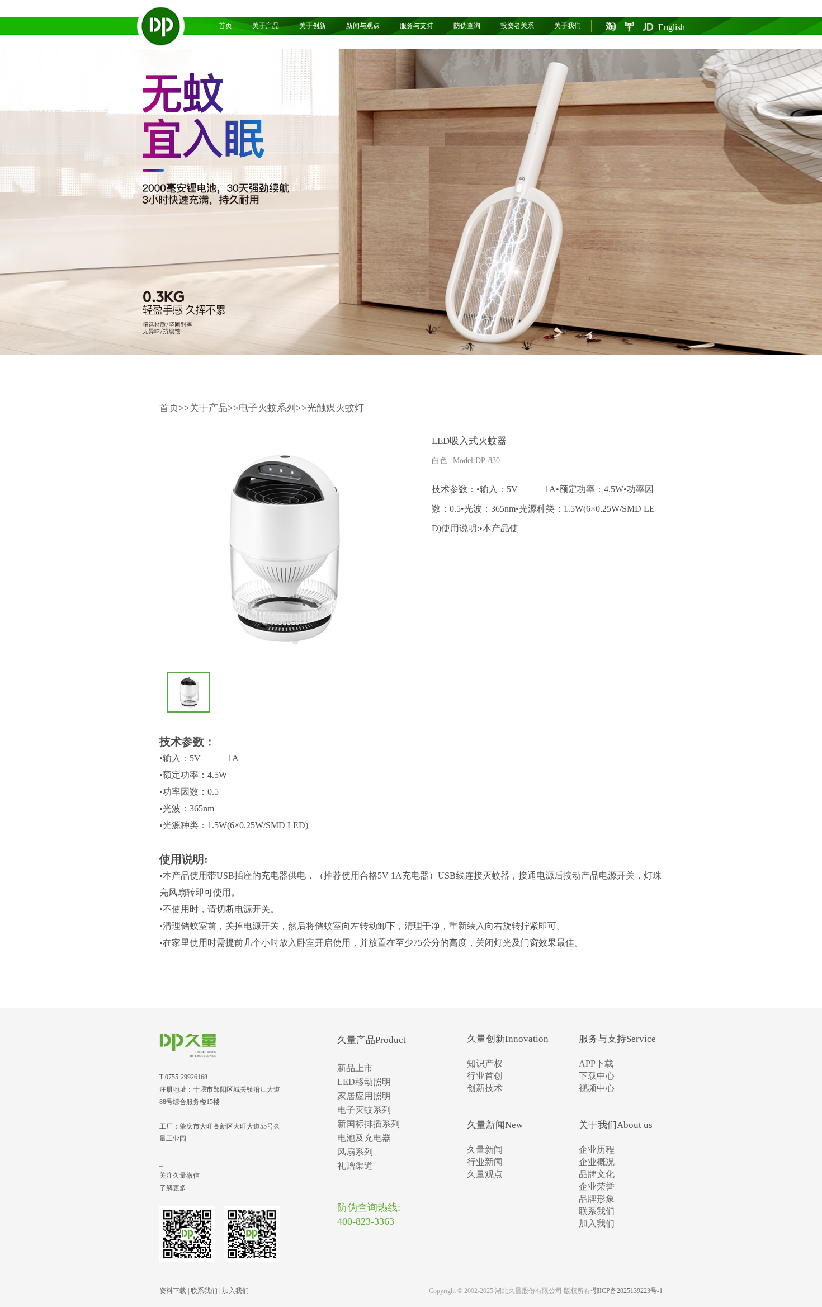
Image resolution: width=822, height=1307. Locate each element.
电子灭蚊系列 (267, 408)
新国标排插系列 (368, 1124)
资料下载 (172, 1291)
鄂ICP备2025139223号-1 (628, 1291)
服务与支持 (416, 26)
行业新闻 (485, 1162)
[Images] (279, 547)
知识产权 (485, 1063)
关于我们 (567, 26)
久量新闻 (485, 1149)
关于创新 (312, 26)
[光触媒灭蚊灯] (411, 202)
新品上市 (355, 1068)
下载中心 (597, 1075)
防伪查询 (466, 26)
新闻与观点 (363, 26)
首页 (225, 26)
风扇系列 (355, 1152)
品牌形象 (597, 1199)
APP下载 (596, 1063)
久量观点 (485, 1174)
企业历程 (597, 1149)
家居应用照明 (364, 1096)
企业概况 (597, 1162)
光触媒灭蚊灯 (335, 408)
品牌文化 (597, 1174)
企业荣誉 (597, 1186)
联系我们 (597, 1211)
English (671, 27)
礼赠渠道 (355, 1166)
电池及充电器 (364, 1138)
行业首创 (485, 1075)
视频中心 (597, 1088)
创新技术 (485, 1088)
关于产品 (265, 26)
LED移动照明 (364, 1082)
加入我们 (597, 1223)
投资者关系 (517, 26)
